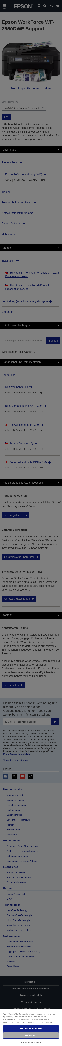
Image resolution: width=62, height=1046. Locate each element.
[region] (31, 1027)
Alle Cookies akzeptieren (31, 1028)
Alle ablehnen (31, 1035)
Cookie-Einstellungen (31, 1042)
